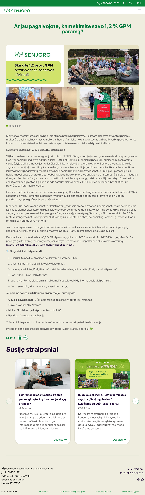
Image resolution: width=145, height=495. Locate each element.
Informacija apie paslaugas (72, 491)
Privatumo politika (103, 491)
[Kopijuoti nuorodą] (26, 337)
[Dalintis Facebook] (20, 337)
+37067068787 (110, 3)
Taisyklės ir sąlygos (130, 491)
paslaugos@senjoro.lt (132, 472)
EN (130, 3)
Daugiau (58, 439)
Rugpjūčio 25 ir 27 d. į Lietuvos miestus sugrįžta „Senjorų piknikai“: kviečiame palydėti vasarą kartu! (102, 399)
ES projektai (44, 491)
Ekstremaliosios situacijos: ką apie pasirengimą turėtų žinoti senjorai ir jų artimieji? (42, 399)
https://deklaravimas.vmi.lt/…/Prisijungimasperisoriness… (40, 244)
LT (123, 3)
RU (139, 3)
